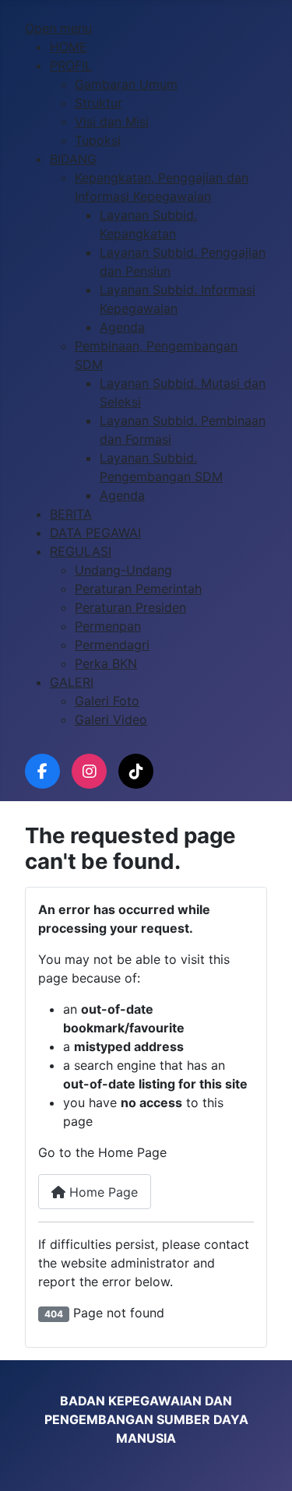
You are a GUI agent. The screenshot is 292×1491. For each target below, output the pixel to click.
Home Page (101, 1192)
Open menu (58, 28)
